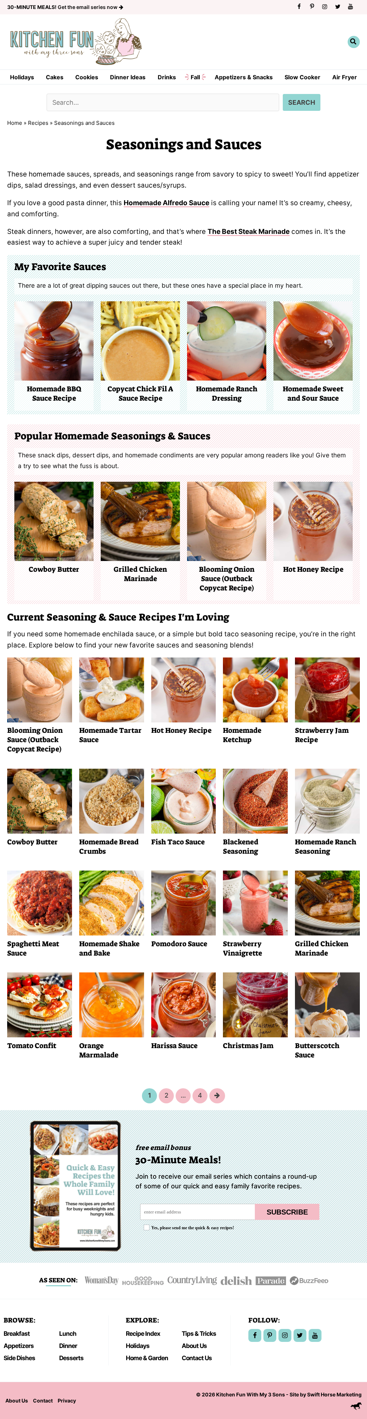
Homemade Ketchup (242, 735)
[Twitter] (337, 6)
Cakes (54, 77)
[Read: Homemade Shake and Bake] (111, 903)
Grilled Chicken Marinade (140, 574)
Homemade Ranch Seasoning (325, 846)
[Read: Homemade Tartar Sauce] (111, 689)
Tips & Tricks (199, 1333)
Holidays (22, 77)
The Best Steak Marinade (249, 231)
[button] (353, 42)
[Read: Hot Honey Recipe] (183, 689)
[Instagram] (324, 6)
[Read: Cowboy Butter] (39, 801)
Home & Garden (147, 1358)
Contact (43, 1400)
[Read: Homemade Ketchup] (255, 689)
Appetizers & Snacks (244, 77)
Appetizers (19, 1345)
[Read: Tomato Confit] (39, 1004)
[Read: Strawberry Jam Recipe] (327, 689)
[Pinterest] (312, 6)
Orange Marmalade (98, 1050)
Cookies (86, 77)
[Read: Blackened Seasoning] (255, 801)
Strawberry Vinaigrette (242, 948)
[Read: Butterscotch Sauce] (327, 1004)
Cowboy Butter (54, 569)
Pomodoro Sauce (179, 943)
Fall (195, 77)
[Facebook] (299, 6)
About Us (194, 1345)
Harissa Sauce (174, 1045)
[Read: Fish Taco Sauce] (183, 801)
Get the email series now (63, 7)
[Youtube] (350, 6)
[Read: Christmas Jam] (255, 1004)
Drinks (167, 77)
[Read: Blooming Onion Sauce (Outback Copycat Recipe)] (39, 689)
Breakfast (17, 1333)
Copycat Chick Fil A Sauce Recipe (140, 393)
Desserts (71, 1358)
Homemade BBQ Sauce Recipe (54, 393)
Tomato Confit (31, 1045)
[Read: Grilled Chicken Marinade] (327, 903)
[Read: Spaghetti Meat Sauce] (39, 903)
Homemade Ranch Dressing (226, 393)
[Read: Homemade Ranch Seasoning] (327, 801)
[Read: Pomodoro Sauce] (183, 903)
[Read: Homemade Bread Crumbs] (111, 801)
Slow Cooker (302, 77)
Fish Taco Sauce (178, 842)
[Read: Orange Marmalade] (111, 1004)
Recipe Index (143, 1333)
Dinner (68, 1345)
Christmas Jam (248, 1045)
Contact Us (197, 1358)
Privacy (67, 1400)
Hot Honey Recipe (313, 569)
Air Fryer (344, 77)
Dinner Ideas (128, 77)
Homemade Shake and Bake (109, 948)
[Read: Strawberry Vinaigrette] (255, 903)
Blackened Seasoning (240, 846)
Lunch (67, 1333)
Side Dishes (19, 1358)
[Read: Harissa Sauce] (183, 1004)
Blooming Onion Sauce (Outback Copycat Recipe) (226, 579)
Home (14, 122)
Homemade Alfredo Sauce (166, 203)
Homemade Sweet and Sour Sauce (313, 393)
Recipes (38, 122)
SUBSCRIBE (287, 1212)
